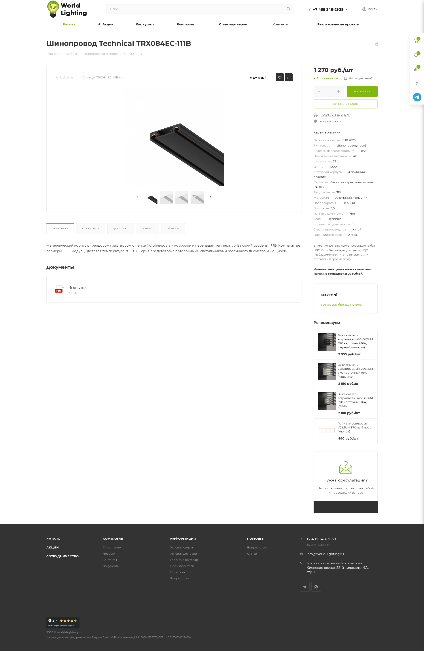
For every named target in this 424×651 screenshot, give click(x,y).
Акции (52, 547)
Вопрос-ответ (180, 578)
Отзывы (173, 228)
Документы (111, 566)
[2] (60, 77)
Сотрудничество (62, 556)
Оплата (147, 228)
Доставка (120, 228)
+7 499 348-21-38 (328, 10)
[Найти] (288, 8)
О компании (112, 547)
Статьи (252, 553)
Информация (183, 538)
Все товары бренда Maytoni (341, 304)
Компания (113, 538)
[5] (72, 77)
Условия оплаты (182, 547)
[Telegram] (417, 97)
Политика (177, 572)
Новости (109, 553)
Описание (60, 228)
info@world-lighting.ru (325, 554)
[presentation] (136, 197)
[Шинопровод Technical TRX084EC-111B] (174, 136)
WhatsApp (316, 587)
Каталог (54, 538)
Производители (182, 566)
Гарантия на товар (184, 560)
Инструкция (78, 288)
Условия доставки (183, 553)
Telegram (305, 587)
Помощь (255, 538)
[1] (57, 77)
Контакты (110, 560)
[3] (64, 77)
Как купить (90, 228)
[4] (68, 77)
